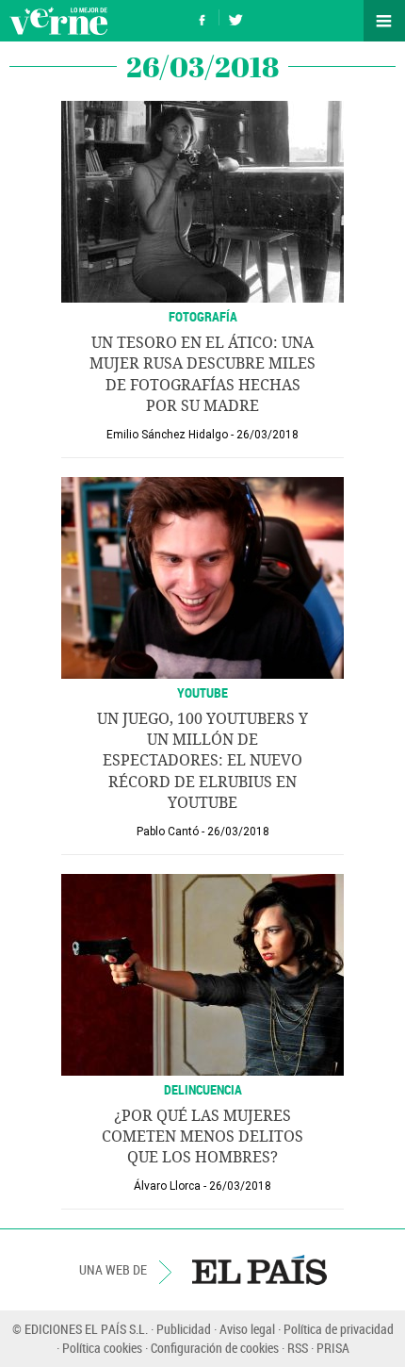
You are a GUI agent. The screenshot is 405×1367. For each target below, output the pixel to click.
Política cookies (102, 1348)
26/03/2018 (267, 434)
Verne (58, 21)
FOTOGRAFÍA (203, 316)
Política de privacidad (339, 1329)
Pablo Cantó (168, 831)
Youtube (202, 692)
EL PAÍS (259, 1270)
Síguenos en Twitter (235, 17)
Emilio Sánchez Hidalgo (167, 434)
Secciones (384, 20)
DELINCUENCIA (203, 1089)
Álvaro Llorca (167, 1186)
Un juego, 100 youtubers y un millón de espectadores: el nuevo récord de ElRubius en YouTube (202, 761)
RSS (297, 1348)
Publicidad (183, 1329)
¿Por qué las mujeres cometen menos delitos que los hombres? (202, 1137)
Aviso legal (247, 1329)
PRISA (332, 1348)
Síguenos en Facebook (202, 17)
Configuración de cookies (215, 1348)
